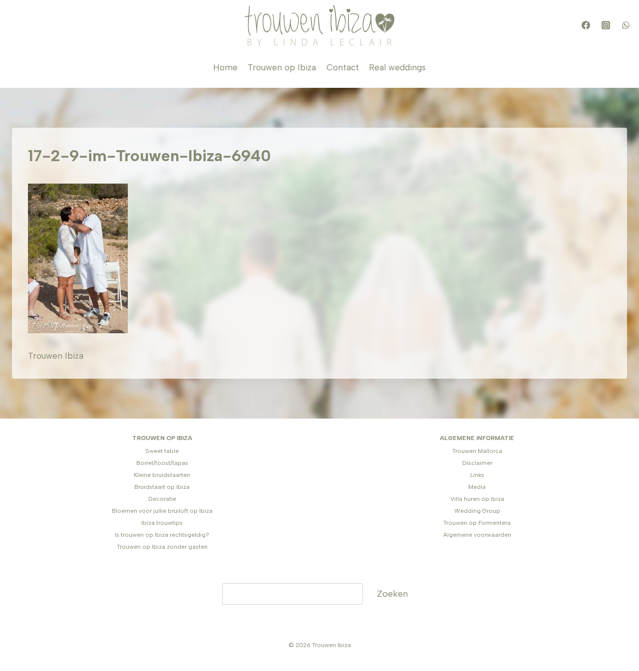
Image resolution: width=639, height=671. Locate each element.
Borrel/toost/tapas (162, 462)
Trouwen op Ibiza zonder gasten (162, 546)
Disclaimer (477, 462)
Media (477, 486)
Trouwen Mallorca (477, 450)
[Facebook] (585, 25)
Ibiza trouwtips (162, 522)
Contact (342, 67)
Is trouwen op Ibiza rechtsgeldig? (162, 534)
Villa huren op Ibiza (477, 498)
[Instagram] (605, 25)
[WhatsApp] (625, 25)
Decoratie (162, 498)
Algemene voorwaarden (477, 534)
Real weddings (397, 67)
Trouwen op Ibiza (282, 67)
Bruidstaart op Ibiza (162, 486)
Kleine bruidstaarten (162, 474)
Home (225, 67)
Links (477, 474)
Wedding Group (477, 510)
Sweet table (162, 450)
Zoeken (392, 593)
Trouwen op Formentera (477, 522)
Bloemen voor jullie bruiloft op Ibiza (162, 510)
